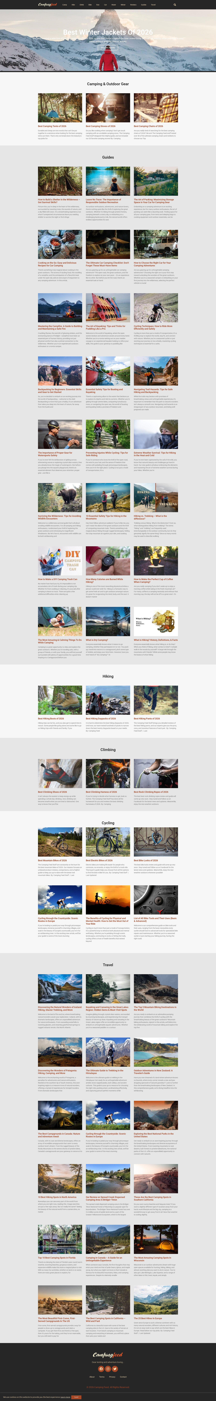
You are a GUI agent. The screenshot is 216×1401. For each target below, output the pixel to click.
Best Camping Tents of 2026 (52, 126)
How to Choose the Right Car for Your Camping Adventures (152, 264)
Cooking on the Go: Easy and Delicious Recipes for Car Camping (57, 264)
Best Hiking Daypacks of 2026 (101, 718)
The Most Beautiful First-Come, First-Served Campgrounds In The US (56, 1319)
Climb (82, 5)
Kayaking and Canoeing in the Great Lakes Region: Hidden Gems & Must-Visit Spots (107, 1008)
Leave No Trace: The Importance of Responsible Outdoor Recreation (103, 201)
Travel (153, 5)
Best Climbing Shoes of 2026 (52, 792)
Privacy (112, 1377)
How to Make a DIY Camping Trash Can (57, 579)
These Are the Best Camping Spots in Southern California (152, 1198)
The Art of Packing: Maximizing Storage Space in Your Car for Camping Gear (154, 201)
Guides (143, 5)
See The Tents (108, 46)
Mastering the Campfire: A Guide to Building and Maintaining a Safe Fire (60, 327)
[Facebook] (101, 1369)
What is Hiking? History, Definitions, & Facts (156, 640)
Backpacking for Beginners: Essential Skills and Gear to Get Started (59, 390)
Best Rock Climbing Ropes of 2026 (151, 792)
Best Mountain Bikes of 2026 (52, 860)
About (92, 1377)
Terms (101, 1377)
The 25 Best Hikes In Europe (148, 1318)
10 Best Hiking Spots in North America (57, 1197)
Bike (90, 5)
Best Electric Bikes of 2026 (99, 860)
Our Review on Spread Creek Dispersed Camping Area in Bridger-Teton (105, 1198)
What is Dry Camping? (97, 640)
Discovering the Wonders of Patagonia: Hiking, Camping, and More (57, 1072)
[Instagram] (108, 1369)
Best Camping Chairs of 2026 (148, 126)
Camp (64, 5)
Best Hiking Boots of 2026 (51, 718)
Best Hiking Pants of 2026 (147, 718)
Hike (73, 5)
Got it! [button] (76, 1397)
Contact (123, 1377)
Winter (123, 5)
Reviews (133, 5)
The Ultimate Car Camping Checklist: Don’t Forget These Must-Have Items (107, 264)
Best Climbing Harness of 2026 (101, 792)
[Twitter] (115, 1369)
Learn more (65, 1397)
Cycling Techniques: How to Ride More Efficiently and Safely (153, 327)
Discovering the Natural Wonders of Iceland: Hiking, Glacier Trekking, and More (60, 1008)
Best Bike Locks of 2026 (146, 860)
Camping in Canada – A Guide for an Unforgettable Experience (104, 1259)
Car (105, 5)
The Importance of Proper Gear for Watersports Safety (55, 454)
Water (114, 5)
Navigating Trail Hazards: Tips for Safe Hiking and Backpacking (153, 390)
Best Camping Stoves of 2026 (100, 126)
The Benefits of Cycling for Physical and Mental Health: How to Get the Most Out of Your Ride (107, 921)
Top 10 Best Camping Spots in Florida (57, 1257)
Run (97, 5)
